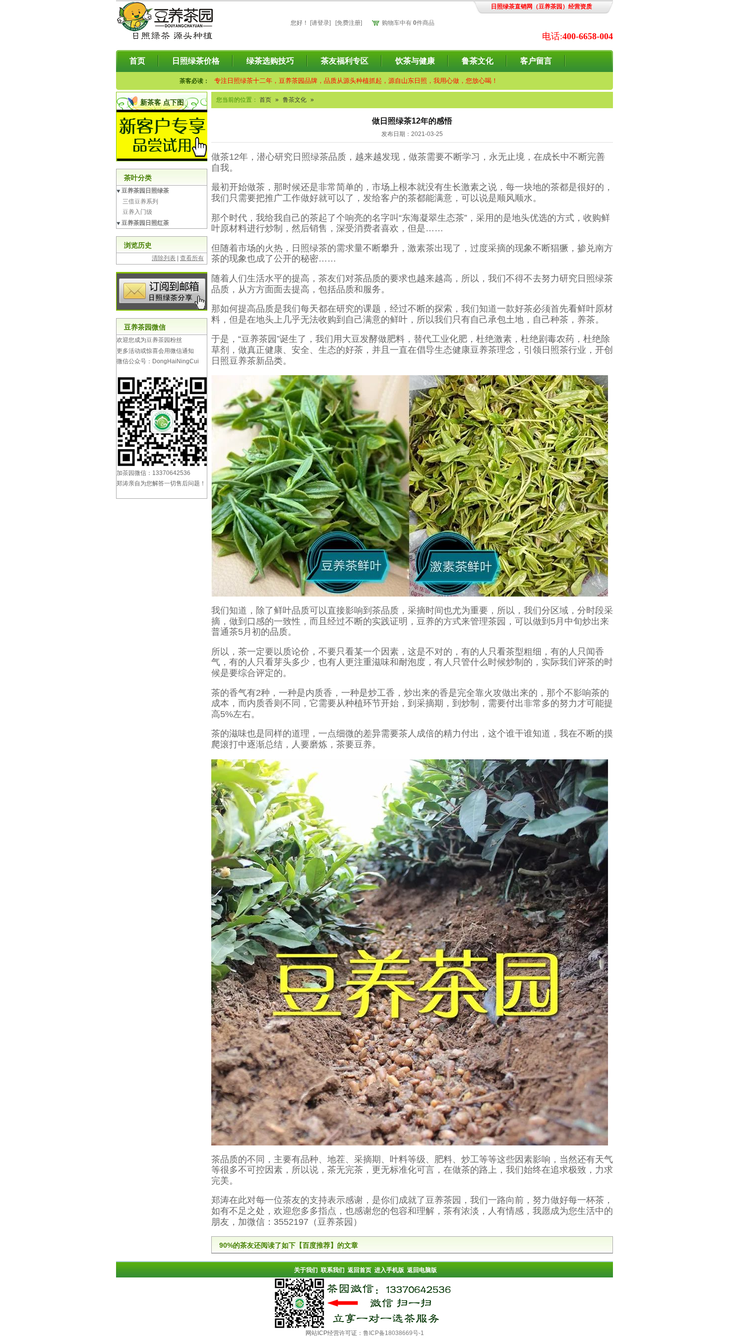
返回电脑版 (422, 1270)
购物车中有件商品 (408, 22)
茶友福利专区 (344, 61)
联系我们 (333, 1270)
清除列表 (164, 258)
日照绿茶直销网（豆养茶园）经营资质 (541, 6)
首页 (137, 61)
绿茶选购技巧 (270, 61)
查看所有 (192, 258)
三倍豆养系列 (140, 201)
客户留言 (536, 61)
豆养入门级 (137, 211)
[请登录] (320, 22)
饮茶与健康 (415, 61)
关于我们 (306, 1270)
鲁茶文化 (477, 61)
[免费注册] (348, 22)
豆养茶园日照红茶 (145, 222)
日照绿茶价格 (196, 61)
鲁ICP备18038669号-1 (393, 1333)
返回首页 (359, 1270)
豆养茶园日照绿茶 (145, 190)
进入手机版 (389, 1270)
